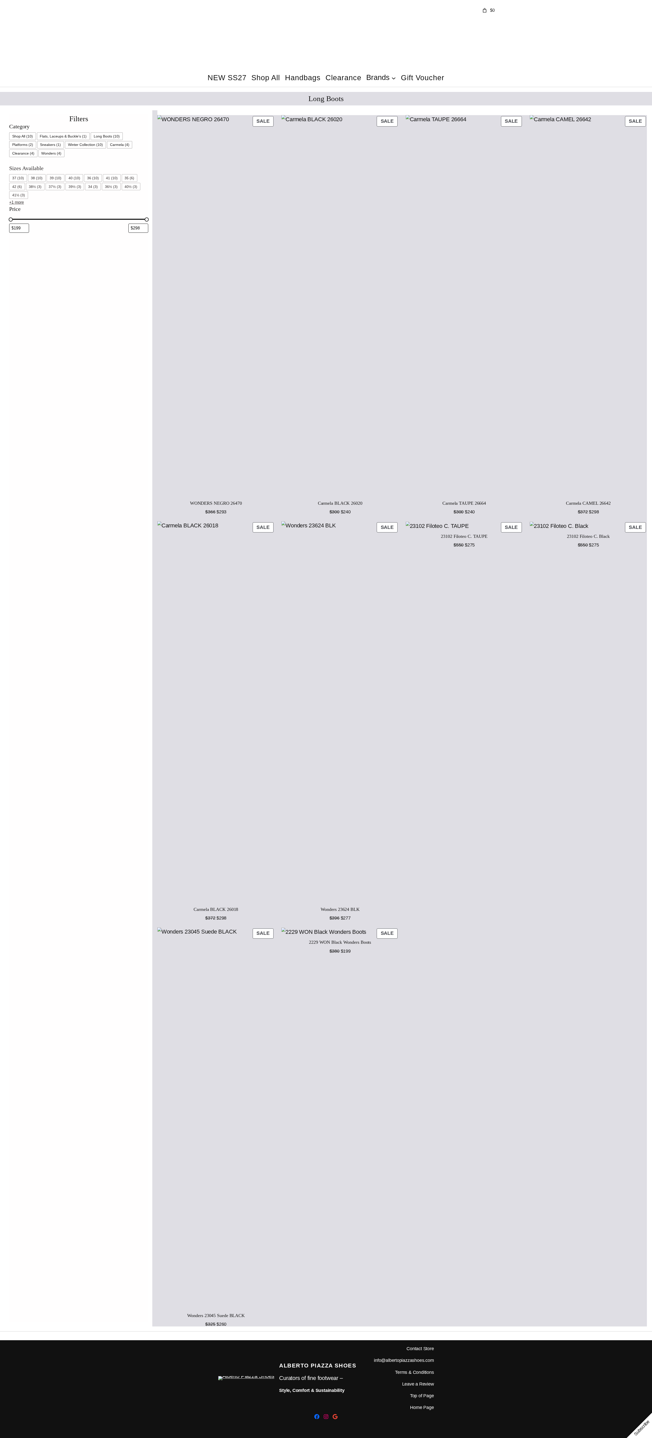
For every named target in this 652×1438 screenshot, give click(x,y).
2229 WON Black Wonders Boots (340, 942)
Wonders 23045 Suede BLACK (216, 1315)
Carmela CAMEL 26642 (588, 503)
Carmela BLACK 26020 (340, 503)
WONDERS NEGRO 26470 (216, 503)
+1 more (16, 202)
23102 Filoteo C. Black (588, 536)
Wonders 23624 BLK (340, 909)
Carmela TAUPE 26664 (464, 503)
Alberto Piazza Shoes (317, 1365)
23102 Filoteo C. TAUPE (464, 536)
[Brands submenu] (393, 78)
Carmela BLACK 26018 (216, 909)
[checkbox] (22, 136)
